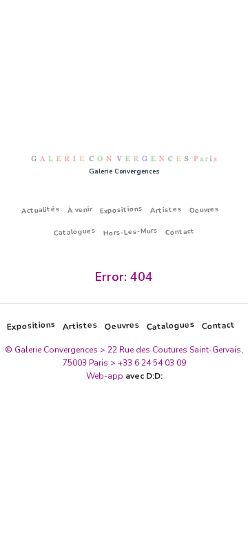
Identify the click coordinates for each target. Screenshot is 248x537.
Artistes (166, 209)
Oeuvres (204, 209)
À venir (80, 209)
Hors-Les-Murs (130, 232)
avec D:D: (144, 375)
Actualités (41, 209)
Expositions (121, 209)
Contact (180, 232)
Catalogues (74, 232)
